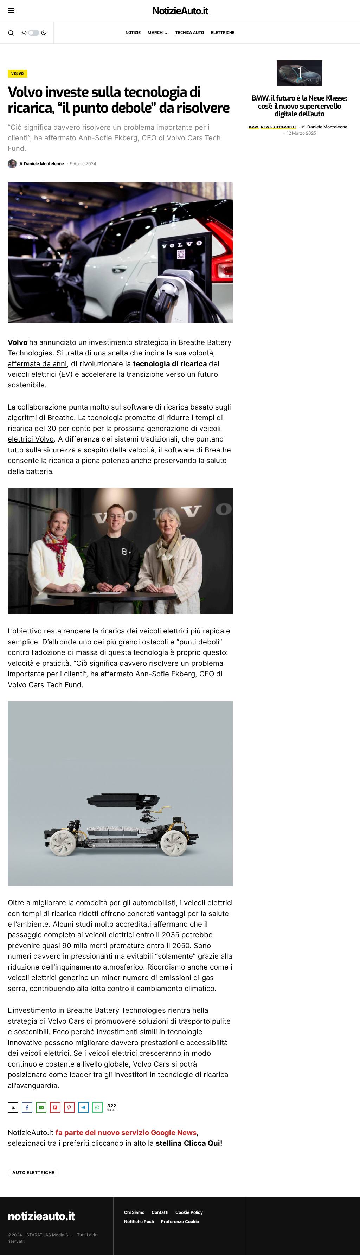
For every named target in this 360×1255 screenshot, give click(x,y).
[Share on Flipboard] (55, 1107)
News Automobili (278, 127)
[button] (11, 11)
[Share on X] (13, 1107)
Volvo (17, 73)
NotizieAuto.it (180, 11)
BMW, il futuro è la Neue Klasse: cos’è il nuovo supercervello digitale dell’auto (299, 106)
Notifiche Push (139, 1221)
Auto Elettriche (33, 1172)
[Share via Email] (41, 1107)
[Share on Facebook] (27, 1107)
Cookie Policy (189, 1212)
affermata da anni (37, 363)
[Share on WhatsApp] (97, 1107)
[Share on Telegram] (83, 1107)
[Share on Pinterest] (69, 1107)
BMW (253, 127)
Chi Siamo (134, 1212)
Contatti (160, 1212)
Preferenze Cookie (180, 1221)
